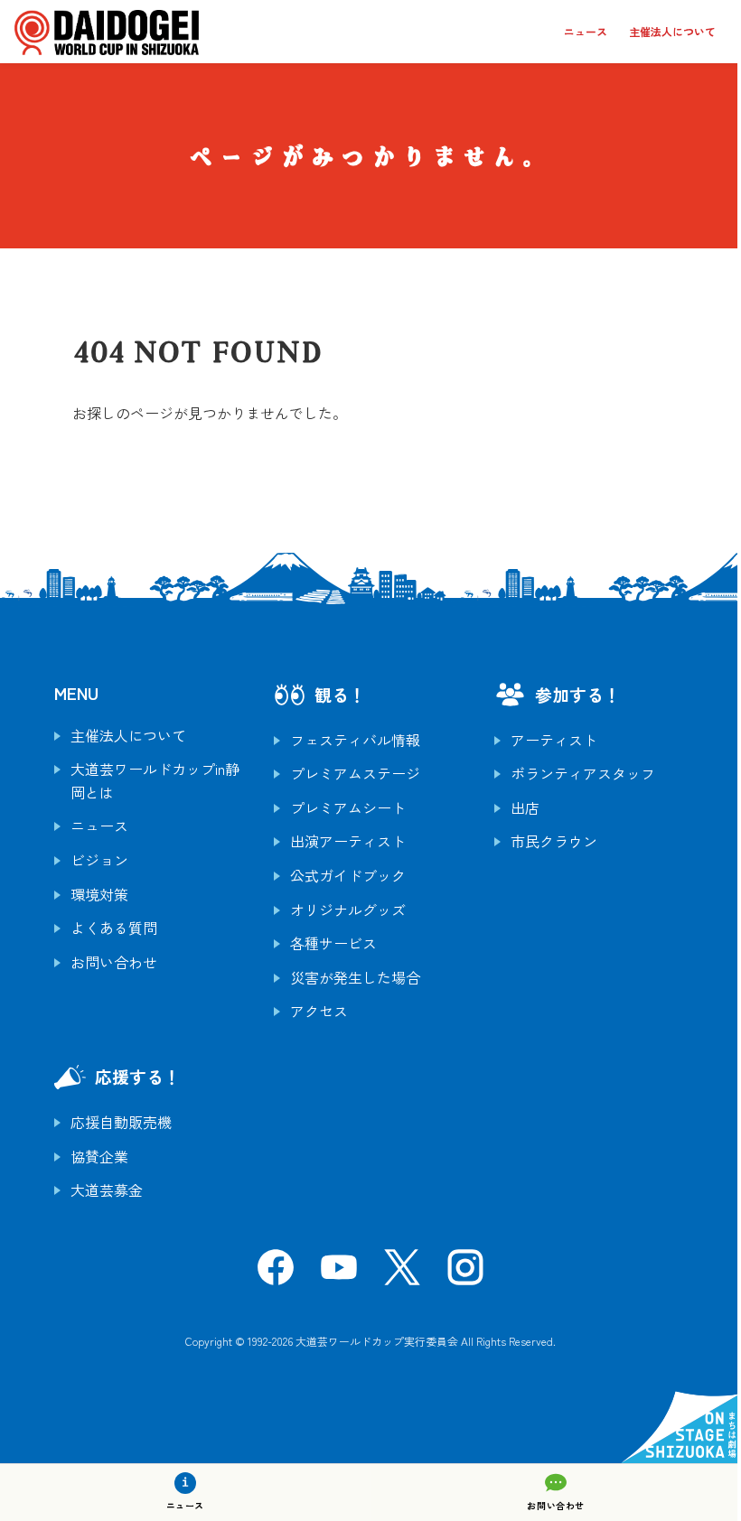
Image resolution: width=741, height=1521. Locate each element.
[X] (402, 1272)
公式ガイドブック (348, 875)
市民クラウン (554, 841)
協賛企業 (99, 1156)
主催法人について (672, 31)
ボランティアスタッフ (583, 773)
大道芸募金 (106, 1189)
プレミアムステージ (355, 773)
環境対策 (99, 894)
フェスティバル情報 (355, 740)
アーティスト (554, 740)
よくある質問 (113, 927)
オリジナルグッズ (348, 909)
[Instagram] (465, 1272)
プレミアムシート (348, 807)
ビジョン (99, 860)
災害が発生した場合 (355, 977)
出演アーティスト (348, 841)
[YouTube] (339, 1272)
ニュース (585, 31)
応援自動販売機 (121, 1122)
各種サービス (333, 943)
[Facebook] (276, 1272)
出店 (525, 807)
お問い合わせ (113, 962)
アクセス (319, 1011)
